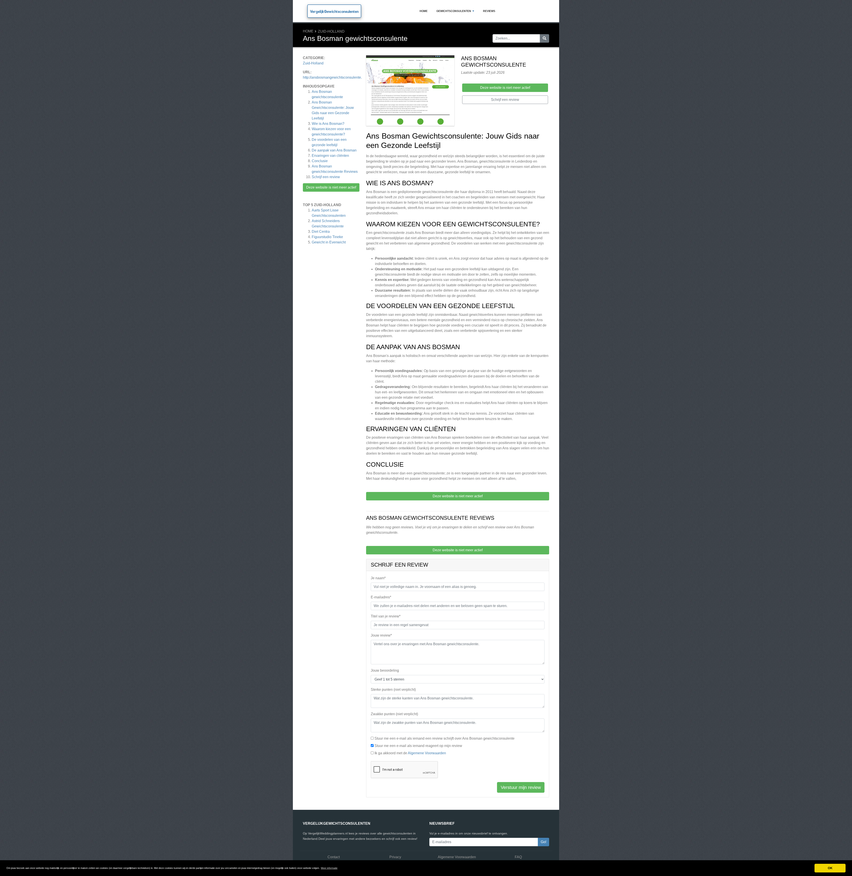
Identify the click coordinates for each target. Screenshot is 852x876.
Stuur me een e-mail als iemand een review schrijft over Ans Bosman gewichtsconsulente (445, 738)
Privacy (395, 857)
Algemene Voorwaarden (427, 753)
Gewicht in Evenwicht (329, 242)
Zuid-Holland (331, 31)
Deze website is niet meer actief (331, 187)
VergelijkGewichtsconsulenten (334, 11)
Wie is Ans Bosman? (328, 123)
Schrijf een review (326, 177)
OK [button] (830, 868)
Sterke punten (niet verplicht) (393, 689)
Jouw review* (381, 635)
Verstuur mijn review (521, 787)
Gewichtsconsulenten (453, 11)
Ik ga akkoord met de (410, 753)
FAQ (518, 857)
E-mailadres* (381, 597)
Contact (333, 857)
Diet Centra (321, 231)
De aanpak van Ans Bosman (334, 150)
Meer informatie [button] (329, 868)
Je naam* (378, 578)
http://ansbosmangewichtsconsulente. (332, 77)
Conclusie (320, 161)
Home (424, 11)
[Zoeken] (544, 38)
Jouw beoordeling (385, 670)
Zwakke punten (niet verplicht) (394, 714)
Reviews (489, 11)
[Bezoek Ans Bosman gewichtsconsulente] (410, 91)
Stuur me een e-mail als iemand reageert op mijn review (418, 746)
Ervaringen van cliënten (330, 155)
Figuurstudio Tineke (327, 237)
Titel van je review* (385, 616)
